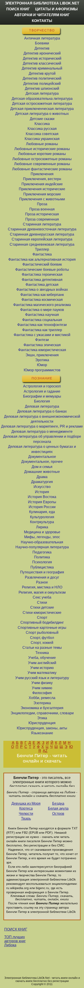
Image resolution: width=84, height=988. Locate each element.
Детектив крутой (42, 73)
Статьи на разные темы (42, 647)
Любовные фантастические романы (42, 169)
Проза (42, 204)
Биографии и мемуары (42, 396)
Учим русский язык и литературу (42, 678)
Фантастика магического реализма (42, 305)
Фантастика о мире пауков (42, 310)
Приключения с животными (42, 199)
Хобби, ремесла (42, 698)
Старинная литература (42, 224)
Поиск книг (18, 9)
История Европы (42, 502)
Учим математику (42, 673)
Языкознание (42, 733)
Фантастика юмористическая (42, 350)
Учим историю (42, 668)
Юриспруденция (42, 723)
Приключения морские (42, 194)
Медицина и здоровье (42, 532)
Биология (42, 401)
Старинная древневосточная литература (42, 229)
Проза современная (42, 219)
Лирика (42, 527)
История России (42, 507)
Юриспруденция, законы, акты (42, 728)
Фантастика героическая (42, 274)
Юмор (42, 365)
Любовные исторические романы (42, 149)
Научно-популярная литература (42, 547)
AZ (45, 751)
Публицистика (42, 567)
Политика (42, 557)
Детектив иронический (42, 53)
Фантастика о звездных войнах (42, 289)
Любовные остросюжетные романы (42, 159)
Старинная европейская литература (42, 239)
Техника (42, 653)
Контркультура (42, 522)
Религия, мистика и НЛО (42, 587)
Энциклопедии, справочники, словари (42, 713)
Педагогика (42, 552)
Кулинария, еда (42, 512)
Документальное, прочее (42, 461)
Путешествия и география (42, 572)
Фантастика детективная (42, 280)
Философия (42, 693)
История (42, 492)
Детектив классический (42, 63)
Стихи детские (42, 607)
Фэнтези (42, 340)
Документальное (42, 457)
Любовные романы (42, 144)
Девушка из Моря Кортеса (26, 806)
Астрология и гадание (42, 391)
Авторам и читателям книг (42, 15)
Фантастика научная (42, 315)
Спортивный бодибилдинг (42, 622)
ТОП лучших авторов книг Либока (15, 941)
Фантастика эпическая (42, 345)
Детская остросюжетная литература (42, 103)
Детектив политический (42, 78)
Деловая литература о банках (42, 411)
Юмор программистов (42, 370)
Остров (58, 813)
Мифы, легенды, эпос (42, 537)
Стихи (42, 602)
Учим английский (42, 663)
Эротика (42, 360)
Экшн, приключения (42, 355)
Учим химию (42, 688)
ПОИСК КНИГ (15, 929)
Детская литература (42, 93)
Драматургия (42, 482)
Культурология (42, 517)
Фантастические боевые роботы (42, 269)
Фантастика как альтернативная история (42, 259)
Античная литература (42, 38)
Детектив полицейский (42, 83)
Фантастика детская (42, 284)
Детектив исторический (42, 58)
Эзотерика (42, 703)
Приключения (42, 174)
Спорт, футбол (42, 638)
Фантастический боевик (42, 264)
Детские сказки (42, 119)
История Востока (42, 497)
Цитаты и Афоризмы (56, 9)
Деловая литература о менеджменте (42, 431)
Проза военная (42, 209)
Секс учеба (42, 597)
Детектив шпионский (42, 88)
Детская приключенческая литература (42, 109)
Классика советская (42, 134)
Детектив (42, 48)
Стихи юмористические (42, 612)
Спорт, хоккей (42, 643)
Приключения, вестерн (42, 179)
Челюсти (26, 813)
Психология (42, 562)
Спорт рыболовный (42, 632)
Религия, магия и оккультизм (42, 592)
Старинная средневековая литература (42, 244)
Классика (42, 124)
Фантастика (42, 254)
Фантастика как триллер (42, 330)
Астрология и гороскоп (42, 386)
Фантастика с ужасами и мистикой (42, 335)
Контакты (42, 21)
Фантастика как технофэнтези (42, 325)
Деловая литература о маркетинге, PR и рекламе (42, 426)
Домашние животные (42, 472)
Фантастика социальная (42, 320)
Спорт (42, 617)
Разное (42, 582)
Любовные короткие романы (42, 154)
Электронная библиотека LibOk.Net (42, 3)
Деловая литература (42, 406)
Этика (42, 718)
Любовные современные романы (42, 164)
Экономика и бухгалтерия (42, 708)
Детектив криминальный (42, 68)
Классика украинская (42, 139)
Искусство (42, 487)
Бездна (58, 803)
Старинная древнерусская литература (42, 234)
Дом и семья (42, 467)
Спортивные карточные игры (42, 628)
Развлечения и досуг (42, 577)
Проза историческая (42, 214)
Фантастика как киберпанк (42, 295)
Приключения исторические (42, 189)
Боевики (42, 43)
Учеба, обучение (42, 658)
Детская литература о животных (42, 114)
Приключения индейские (42, 184)
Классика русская (42, 129)
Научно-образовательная (42, 542)
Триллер (42, 249)
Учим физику (42, 683)
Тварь (26, 818)
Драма (42, 477)
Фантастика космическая (42, 300)
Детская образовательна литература (42, 99)
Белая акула (58, 808)
